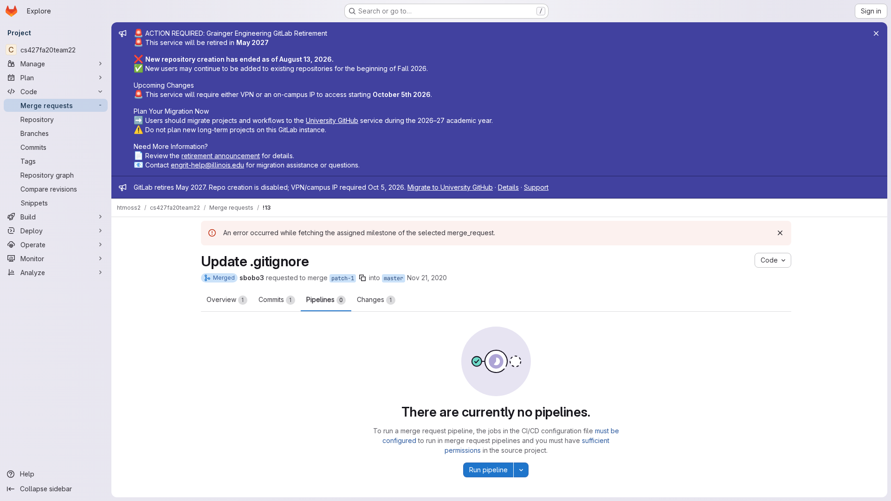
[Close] (876, 33)
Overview (225, 299)
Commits (275, 299)
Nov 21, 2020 (427, 278)
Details (508, 187)
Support (536, 187)
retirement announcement (220, 156)
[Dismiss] (780, 232)
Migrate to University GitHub (450, 187)
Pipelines (324, 299)
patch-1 (342, 278)
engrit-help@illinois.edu (207, 165)
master (393, 278)
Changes (374, 299)
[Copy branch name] (362, 277)
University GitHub (332, 120)
